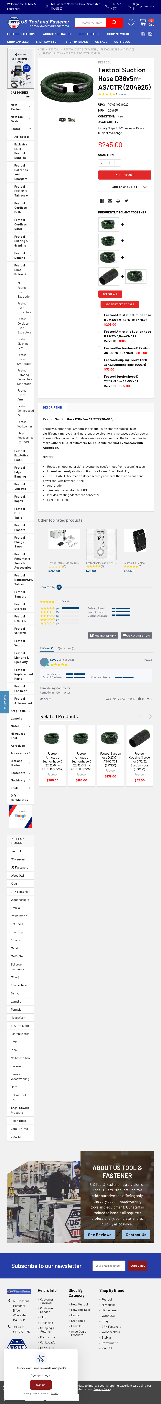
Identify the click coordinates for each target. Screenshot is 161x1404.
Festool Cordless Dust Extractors (24, 325)
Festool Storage (20, 606)
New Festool (16, 107)
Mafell (15, 726)
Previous (141, 716)
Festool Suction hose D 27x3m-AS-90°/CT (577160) (110, 759)
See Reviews (100, 1234)
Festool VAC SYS (20, 631)
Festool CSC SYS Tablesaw (21, 191)
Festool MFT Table (19, 513)
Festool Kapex (19, 499)
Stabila (15, 908)
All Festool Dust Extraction (24, 289)
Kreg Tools (18, 710)
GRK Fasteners (20, 891)
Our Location (48, 1342)
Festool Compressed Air (25, 410)
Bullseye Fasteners (17, 966)
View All (16, 1137)
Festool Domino (19, 255)
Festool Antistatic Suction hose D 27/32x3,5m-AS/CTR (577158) (81, 761)
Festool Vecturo (19, 643)
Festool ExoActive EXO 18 (21, 455)
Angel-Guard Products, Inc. (114, 1190)
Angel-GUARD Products (20, 1110)
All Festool (21, 136)
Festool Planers (19, 527)
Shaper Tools (19, 985)
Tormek (16, 1009)
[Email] (109, 200)
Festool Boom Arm (22, 395)
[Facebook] (101, 200)
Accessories (19, 753)
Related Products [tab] (59, 716)
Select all (110, 294)
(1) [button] (57, 608)
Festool (16, 128)
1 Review (121, 94)
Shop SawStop (47, 41)
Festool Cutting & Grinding (21, 241)
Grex (14, 1042)
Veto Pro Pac (19, 1128)
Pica (14, 1050)
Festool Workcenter (24, 424)
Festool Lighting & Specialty (21, 657)
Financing (46, 1322)
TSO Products (20, 1025)
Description (52, 407)
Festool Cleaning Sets (22, 343)
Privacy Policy (102, 1389)
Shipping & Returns (47, 1329)
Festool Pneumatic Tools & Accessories (22, 560)
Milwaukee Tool (18, 736)
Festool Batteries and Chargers (21, 172)
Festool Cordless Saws (20, 224)
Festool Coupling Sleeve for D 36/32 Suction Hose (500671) (139, 761)
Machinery (18, 780)
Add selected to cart (119, 304)
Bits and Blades (16, 763)
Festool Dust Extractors (24, 308)
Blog (43, 1317)
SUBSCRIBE (137, 1265)
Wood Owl (17, 875)
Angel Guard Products (78, 1333)
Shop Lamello (18, 41)
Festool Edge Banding (20, 472)
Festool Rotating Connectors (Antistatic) (24, 377)
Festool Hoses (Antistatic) (24, 359)
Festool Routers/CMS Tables (23, 580)
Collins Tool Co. (18, 1097)
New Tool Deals (17, 119)
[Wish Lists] (133, 22)
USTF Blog (122, 41)
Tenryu (15, 993)
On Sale (101, 41)
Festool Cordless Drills (20, 207)
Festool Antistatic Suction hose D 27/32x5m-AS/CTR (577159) (52, 761)
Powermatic (19, 916)
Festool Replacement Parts (23, 674)
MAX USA (17, 956)
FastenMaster (20, 1033)
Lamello (16, 718)
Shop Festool (89, 34)
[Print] (118, 200)
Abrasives (18, 745)
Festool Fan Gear (20, 688)
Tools (14, 788)
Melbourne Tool (20, 1058)
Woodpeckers (20, 899)
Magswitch (18, 1017)
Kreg (14, 883)
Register (150, 6)
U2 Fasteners (19, 867)
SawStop (17, 932)
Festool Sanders (20, 594)
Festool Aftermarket (23, 701)
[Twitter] (126, 200)
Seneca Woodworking (20, 1076)
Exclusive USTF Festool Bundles (20, 150)
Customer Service (46, 1310)
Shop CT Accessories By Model (25, 437)
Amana (15, 940)
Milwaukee (18, 859)
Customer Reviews (46, 1301)
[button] (21, 68)
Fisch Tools (18, 1120)
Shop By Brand (77, 41)
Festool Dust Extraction (21, 269)
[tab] (47, 649)
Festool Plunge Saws (19, 542)
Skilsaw (16, 1066)
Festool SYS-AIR (20, 618)
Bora (14, 1087)
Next (149, 716)
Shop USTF (47, 1348)
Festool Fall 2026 (21, 34)
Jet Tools (17, 924)
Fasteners (18, 773)
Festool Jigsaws (20, 486)
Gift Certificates (19, 798)
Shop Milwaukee (119, 34)
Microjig (16, 977)
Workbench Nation (57, 34)
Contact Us (136, 1234)
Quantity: (106, 154)
